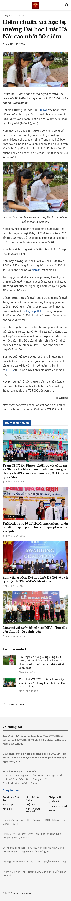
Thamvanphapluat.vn (21, 893)
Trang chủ (7, 15)
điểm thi (36, 270)
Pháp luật (55, 797)
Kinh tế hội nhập (32, 798)
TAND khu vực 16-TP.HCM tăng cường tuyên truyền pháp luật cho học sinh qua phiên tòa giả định (35, 527)
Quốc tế (54, 801)
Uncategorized (58, 806)
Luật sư (30, 804)
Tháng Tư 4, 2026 (14, 586)
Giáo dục (19, 15)
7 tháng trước (29, 691)
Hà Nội (43, 110)
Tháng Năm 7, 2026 (14, 481)
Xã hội (52, 810)
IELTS (10, 370)
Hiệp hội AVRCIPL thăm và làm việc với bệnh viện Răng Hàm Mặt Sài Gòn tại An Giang (43, 683)
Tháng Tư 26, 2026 (14, 536)
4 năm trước (28, 672)
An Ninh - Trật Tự (16, 459)
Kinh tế (7, 808)
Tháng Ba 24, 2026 (14, 636)
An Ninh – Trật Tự (11, 798)
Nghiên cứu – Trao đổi (34, 810)
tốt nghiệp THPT (34, 311)
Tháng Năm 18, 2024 (14, 44)
